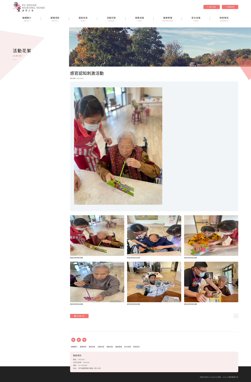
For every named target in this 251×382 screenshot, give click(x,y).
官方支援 (127, 347)
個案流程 (110, 347)
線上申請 (212, 7)
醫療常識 (118, 347)
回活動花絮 (80, 316)
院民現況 (136, 347)
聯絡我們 (231, 7)
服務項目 (83, 347)
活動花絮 (101, 347)
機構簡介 (74, 347)
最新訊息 (92, 347)
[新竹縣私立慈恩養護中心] (78, 7)
